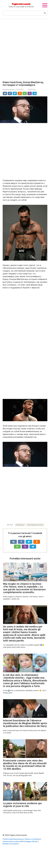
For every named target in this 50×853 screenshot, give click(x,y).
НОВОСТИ (32, 90)
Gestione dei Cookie (11, 841)
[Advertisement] (25, 48)
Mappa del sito (32, 841)
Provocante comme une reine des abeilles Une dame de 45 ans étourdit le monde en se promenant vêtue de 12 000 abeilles (25, 764)
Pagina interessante (21, 3)
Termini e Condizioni (32, 839)
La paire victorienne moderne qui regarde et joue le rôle (22, 805)
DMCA (22, 841)
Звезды (20, 525)
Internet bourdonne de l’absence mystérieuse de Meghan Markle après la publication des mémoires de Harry (25, 723)
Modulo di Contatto (10, 844)
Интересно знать (36, 525)
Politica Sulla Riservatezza (13, 839)
